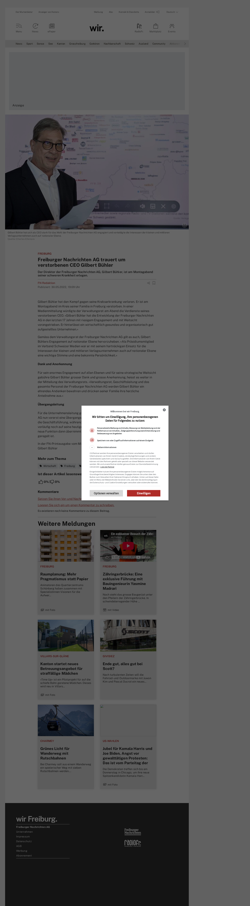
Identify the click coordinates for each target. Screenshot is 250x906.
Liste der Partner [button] (107, 467)
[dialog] (125, 453)
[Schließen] (164, 409)
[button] (125, 447)
